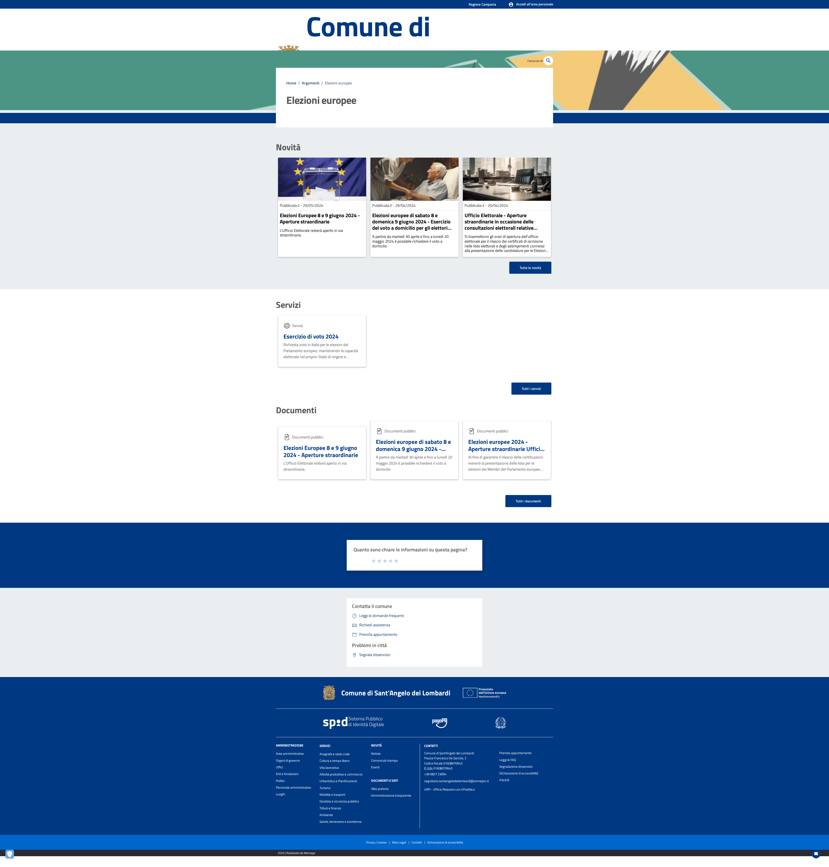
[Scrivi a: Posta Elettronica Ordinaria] (459, 785)
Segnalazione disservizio (516, 766)
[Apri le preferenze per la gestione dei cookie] (10, 855)
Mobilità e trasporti (332, 794)
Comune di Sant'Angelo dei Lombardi (395, 692)
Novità (288, 147)
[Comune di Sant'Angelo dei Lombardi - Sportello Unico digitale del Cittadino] (329, 692)
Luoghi (280, 794)
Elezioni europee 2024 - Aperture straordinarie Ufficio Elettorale (505, 449)
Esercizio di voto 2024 (311, 336)
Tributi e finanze (330, 808)
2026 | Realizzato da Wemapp (296, 853)
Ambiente (326, 814)
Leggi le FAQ (507, 759)
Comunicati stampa (384, 760)
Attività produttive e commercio (341, 774)
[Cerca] (548, 60)
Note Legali (399, 842)
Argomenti (310, 83)
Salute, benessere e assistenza (341, 821)
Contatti (431, 745)
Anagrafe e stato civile (335, 754)
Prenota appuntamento (515, 752)
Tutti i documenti (528, 501)
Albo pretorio (380, 788)
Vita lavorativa (329, 767)
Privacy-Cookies (376, 842)
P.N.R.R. (504, 780)
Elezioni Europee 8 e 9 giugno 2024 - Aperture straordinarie (320, 218)
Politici (280, 780)
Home (291, 83)
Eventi (375, 767)
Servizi (288, 305)
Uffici (279, 767)
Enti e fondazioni (287, 773)
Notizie (376, 753)
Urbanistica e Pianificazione (338, 780)
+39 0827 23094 (435, 774)
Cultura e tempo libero (335, 760)
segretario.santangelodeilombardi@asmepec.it (456, 780)
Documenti (296, 410)
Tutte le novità (530, 267)
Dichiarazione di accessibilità (518, 773)
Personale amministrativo (293, 787)
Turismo (325, 787)
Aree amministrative (290, 753)
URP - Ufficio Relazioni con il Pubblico (449, 789)
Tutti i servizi (531, 388)
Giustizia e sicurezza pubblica (339, 801)
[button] (530, 4)
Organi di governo (288, 760)
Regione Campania (482, 4)
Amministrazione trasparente (391, 795)
